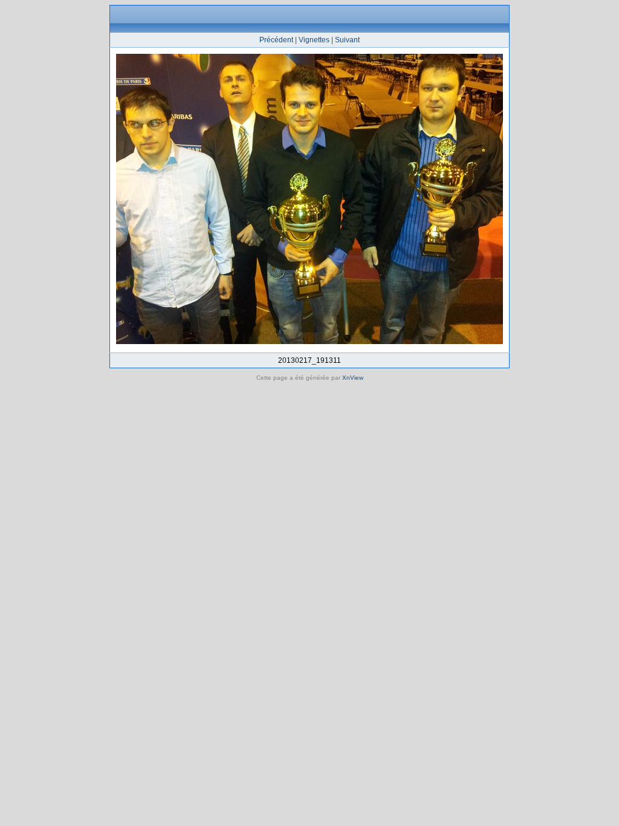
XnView (352, 377)
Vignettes (314, 40)
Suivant (347, 40)
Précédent (276, 40)
